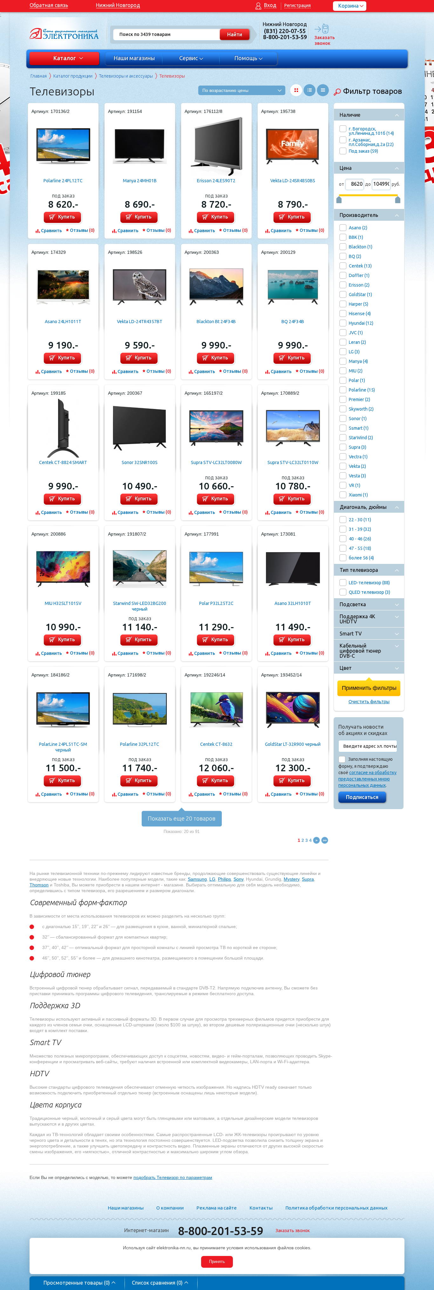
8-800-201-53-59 (220, 1230)
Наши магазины (134, 58)
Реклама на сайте (216, 1207)
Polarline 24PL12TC (63, 180)
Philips (224, 879)
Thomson (39, 884)
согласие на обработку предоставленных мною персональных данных (367, 779)
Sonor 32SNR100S (140, 462)
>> (325, 840)
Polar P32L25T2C (216, 603)
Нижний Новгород (118, 5)
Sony (238, 879)
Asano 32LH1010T (293, 603)
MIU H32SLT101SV (63, 603)
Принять (217, 1261)
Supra (308, 879)
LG (212, 879)
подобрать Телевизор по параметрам (172, 1177)
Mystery (291, 879)
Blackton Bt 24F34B (216, 321)
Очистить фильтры (369, 701)
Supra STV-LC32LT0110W (293, 462)
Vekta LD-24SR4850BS (292, 180)
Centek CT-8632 (216, 744)
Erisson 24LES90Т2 (216, 180)
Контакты (261, 1207)
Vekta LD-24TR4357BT (139, 321)
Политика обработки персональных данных (336, 1207)
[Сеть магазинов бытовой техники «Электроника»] (64, 33)
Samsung (197, 879)
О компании (170, 1207)
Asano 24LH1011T (63, 321)
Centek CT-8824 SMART (63, 462)
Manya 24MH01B (140, 180)
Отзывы (82, 230)
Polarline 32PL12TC (139, 744)
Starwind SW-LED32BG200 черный (139, 606)
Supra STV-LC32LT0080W (216, 462)
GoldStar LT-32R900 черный (293, 744)
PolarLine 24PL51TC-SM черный (63, 747)
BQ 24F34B (292, 321)
